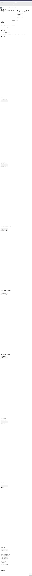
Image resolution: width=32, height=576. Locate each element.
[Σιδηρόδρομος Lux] (16, 451)
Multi (2, 97)
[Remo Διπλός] (16, 130)
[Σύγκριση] (2, 96)
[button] (1, 8)
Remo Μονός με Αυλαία (5, 354)
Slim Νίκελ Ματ (4, 418)
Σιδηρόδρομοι (13, 7)
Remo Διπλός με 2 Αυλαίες (6, 290)
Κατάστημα (3, 7)
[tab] (13, 20)
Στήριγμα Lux (3, 547)
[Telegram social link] (17, 0)
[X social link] (15, 0)
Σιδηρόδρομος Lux (4, 483)
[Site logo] (16, 2)
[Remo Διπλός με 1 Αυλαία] (16, 194)
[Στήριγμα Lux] (16, 515)
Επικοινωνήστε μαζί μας (4, 99)
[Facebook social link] (14, 0)
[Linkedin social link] (16, 0)
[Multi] (16, 66)
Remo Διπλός (3, 162)
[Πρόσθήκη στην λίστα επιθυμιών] (4, 96)
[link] (6, 568)
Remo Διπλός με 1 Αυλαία (6, 226)
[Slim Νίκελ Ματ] (16, 387)
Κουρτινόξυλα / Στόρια (8, 7)
